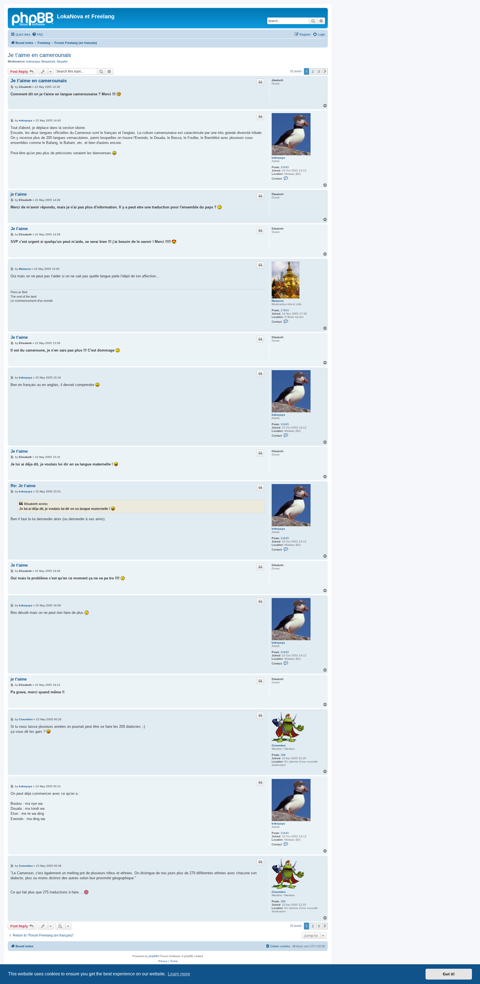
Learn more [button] (179, 973)
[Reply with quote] (260, 82)
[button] (325, 71)
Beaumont (48, 61)
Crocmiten (279, 745)
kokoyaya (33, 61)
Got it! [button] (449, 974)
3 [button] (319, 71)
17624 (285, 310)
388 (283, 754)
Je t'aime (19, 228)
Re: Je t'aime (23, 485)
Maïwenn (278, 300)
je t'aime (19, 194)
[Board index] (33, 18)
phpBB (153, 956)
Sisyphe (62, 61)
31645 (285, 167)
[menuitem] (37, 34)
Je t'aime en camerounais (39, 55)
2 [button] (313, 71)
